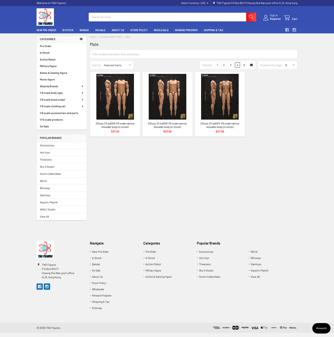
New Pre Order (46, 30)
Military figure (48, 66)
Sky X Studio (47, 166)
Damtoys (45, 195)
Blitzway (45, 188)
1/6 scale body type (51, 92)
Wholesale (161, 30)
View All (44, 216)
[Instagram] (294, 30)
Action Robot (48, 59)
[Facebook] (287, 30)
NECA (43, 180)
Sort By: (97, 65)
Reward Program (186, 30)
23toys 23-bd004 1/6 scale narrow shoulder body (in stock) (219, 125)
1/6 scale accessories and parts (59, 113)
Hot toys (45, 152)
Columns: (207, 65)
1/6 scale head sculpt (52, 99)
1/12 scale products (51, 119)
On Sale (100, 30)
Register (275, 18)
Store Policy (139, 30)
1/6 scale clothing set (53, 106)
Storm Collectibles (50, 173)
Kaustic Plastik (49, 202)
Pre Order (45, 46)
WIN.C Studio (47, 209)
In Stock (67, 30)
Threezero (46, 159)
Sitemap (97, 308)
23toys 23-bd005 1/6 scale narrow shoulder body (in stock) (167, 125)
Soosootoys (47, 145)
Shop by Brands (49, 86)
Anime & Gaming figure (53, 72)
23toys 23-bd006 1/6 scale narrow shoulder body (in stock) (115, 125)
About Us (118, 30)
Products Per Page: (271, 65)
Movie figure (47, 79)
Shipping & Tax (213, 30)
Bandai (84, 30)
